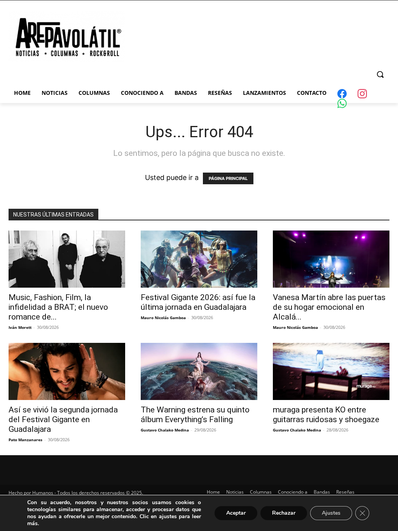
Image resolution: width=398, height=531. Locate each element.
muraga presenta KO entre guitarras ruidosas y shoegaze (326, 414)
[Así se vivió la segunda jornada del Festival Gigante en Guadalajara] (67, 371)
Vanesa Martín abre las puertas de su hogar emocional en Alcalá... (329, 307)
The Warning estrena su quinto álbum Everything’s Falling (195, 414)
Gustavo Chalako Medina (165, 430)
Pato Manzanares (25, 439)
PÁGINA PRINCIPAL (228, 178)
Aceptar (236, 513)
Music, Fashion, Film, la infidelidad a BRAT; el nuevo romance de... (58, 307)
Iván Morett (20, 327)
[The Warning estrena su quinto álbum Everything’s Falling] (199, 371)
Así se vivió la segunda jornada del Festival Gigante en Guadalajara (63, 419)
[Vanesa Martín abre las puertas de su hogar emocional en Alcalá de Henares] (331, 259)
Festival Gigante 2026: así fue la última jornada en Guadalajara (198, 302)
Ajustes (331, 513)
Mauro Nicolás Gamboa (163, 317)
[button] (380, 74)
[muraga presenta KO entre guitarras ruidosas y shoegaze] (331, 371)
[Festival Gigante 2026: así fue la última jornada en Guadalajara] (199, 259)
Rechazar (283, 513)
